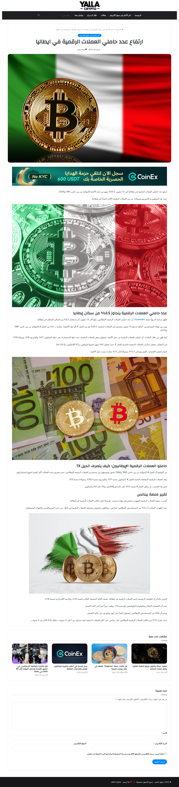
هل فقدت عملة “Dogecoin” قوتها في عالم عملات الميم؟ (111, 667)
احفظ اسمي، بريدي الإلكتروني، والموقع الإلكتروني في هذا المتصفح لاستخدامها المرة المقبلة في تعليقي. (126, 754)
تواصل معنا (79, 15)
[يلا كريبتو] (89, 5)
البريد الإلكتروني (160, 743)
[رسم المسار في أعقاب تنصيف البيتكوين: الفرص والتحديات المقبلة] (70, 654)
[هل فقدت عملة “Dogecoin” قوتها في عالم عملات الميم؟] (109, 654)
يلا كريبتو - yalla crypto (120, 782)
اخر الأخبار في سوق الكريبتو (120, 15)
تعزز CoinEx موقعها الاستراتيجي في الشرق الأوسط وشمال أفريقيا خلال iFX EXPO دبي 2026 (32, 668)
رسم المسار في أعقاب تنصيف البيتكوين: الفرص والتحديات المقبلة (70, 667)
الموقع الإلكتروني (79, 743)
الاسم (164, 733)
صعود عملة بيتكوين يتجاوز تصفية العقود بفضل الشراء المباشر (149, 667)
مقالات (103, 15)
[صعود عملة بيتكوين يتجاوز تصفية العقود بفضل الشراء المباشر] (149, 654)
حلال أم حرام (92, 15)
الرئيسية (138, 15)
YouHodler (140, 319)
